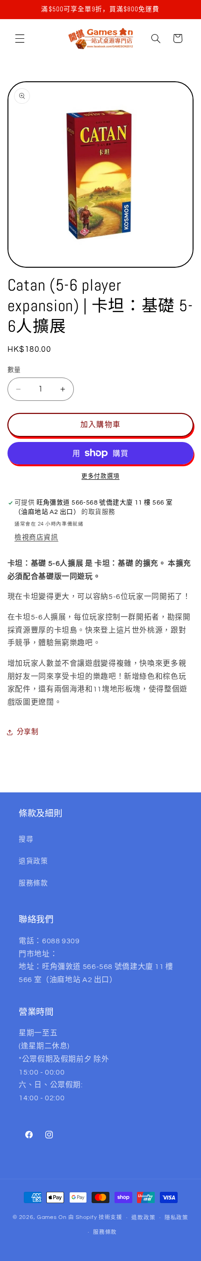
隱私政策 (176, 1217)
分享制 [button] (28, 731)
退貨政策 (33, 861)
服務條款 (33, 883)
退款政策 (143, 1217)
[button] (19, 38)
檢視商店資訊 (36, 537)
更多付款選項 (100, 476)
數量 (14, 370)
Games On (52, 1217)
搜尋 (26, 839)
